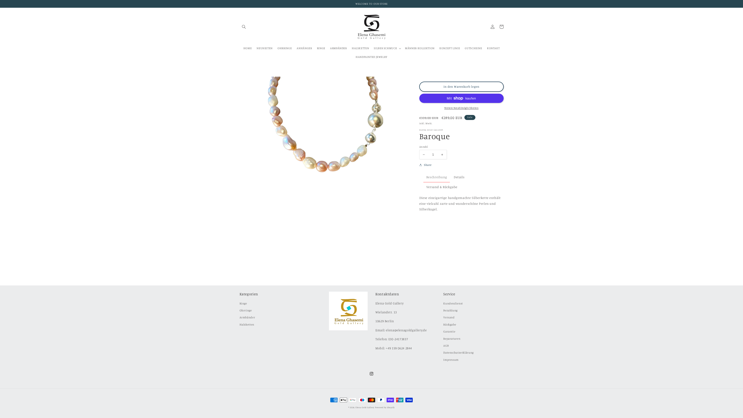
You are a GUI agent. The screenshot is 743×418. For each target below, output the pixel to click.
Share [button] (428, 164)
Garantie (449, 331)
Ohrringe (246, 310)
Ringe (243, 303)
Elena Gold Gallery (364, 407)
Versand (449, 317)
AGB (446, 345)
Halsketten (247, 324)
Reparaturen (451, 338)
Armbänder (247, 317)
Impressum (451, 359)
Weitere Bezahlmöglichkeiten (461, 107)
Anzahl (423, 146)
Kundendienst (453, 303)
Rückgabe (449, 324)
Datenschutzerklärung (458, 352)
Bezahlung (450, 310)
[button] (244, 26)
